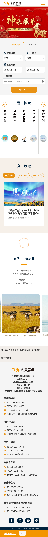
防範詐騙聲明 (10, 533)
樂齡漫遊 (37, 175)
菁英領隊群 (6, 358)
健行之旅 (23, 175)
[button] (2, 22)
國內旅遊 (32, 44)
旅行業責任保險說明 (9, 350)
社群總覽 (36, 350)
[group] (5, 131)
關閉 (22, 533)
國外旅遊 (16, 44)
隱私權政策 (25, 350)
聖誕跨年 (9, 175)
